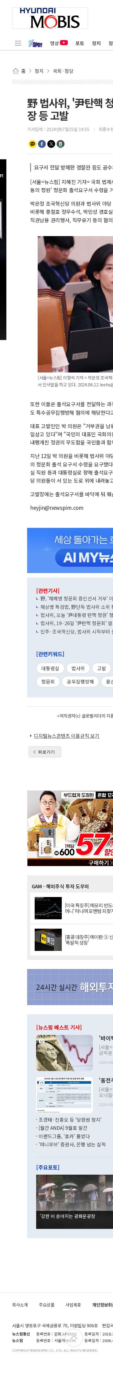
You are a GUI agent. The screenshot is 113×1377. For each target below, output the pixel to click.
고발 (101, 668)
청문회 (48, 681)
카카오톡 (32, 144)
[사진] (64, 1052)
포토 (79, 43)
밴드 (60, 144)
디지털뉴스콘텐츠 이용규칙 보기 (66, 735)
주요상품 (47, 1304)
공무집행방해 (80, 681)
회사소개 (20, 1304)
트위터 (51, 144)
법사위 (78, 668)
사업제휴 (73, 1304)
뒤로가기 (46, 751)
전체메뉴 (18, 43)
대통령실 (50, 668)
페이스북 (42, 144)
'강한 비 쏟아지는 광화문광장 (67, 1216)
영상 (54, 43)
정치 (96, 43)
